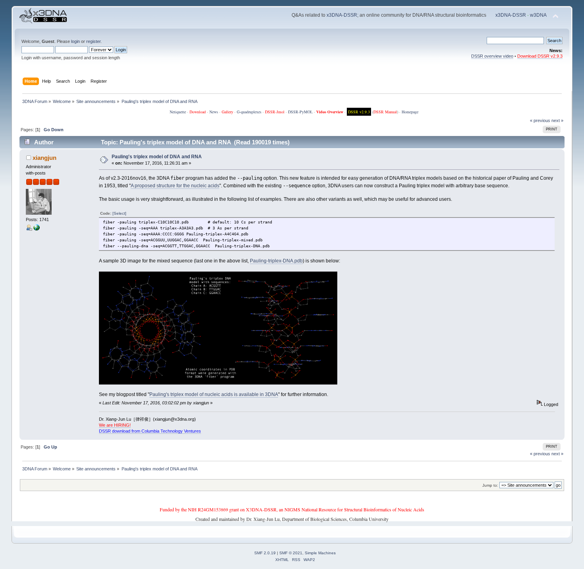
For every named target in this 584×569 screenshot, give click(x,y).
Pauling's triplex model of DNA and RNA (157, 156)
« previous (540, 120)
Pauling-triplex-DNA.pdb (276, 261)
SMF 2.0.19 (265, 553)
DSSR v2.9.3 (359, 112)
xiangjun (44, 157)
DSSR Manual (385, 112)
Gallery (227, 112)
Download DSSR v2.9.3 (540, 56)
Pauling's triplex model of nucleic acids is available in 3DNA (213, 394)
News (213, 112)
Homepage (410, 112)
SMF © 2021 (290, 553)
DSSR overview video (492, 56)
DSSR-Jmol (274, 112)
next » (557, 120)
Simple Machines (320, 553)
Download (198, 112)
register (93, 41)
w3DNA (538, 15)
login (75, 41)
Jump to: (490, 485)
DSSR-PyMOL (300, 112)
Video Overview (329, 112)
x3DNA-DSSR (342, 15)
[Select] (119, 213)
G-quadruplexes (249, 112)
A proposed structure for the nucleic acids (175, 185)
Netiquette (178, 112)
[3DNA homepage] (36, 229)
